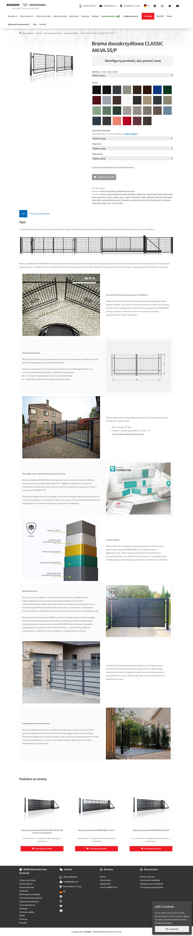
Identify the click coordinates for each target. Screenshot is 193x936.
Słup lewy (97, 143)
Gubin (116, 197)
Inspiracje (85, 16)
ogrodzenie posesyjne (111, 200)
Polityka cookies (26, 912)
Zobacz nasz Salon (43, 16)
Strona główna (28, 33)
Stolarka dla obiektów (150, 880)
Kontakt (42, 24)
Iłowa (121, 197)
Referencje (74, 16)
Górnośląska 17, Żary (131, 6)
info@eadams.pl (109, 6)
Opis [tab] (23, 213)
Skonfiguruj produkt (43, 848)
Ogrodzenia (105, 883)
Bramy (103, 876)
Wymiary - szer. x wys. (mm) (105, 71)
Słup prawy (97, 154)
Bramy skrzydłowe (71, 33)
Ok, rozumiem (172, 929)
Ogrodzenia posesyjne (53, 33)
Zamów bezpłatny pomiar (30, 898)
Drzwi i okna (105, 880)
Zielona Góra (117, 203)
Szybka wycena (26, 883)
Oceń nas (23, 919)
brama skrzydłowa (154, 194)
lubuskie (150, 197)
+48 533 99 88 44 (88, 6)
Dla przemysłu (26, 16)
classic (110, 197)
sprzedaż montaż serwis (140, 200)
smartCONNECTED (108, 887)
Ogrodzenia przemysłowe (151, 883)
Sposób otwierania (101, 130)
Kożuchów (135, 197)
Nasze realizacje (60, 16)
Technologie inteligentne (151, 887)
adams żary (141, 194)
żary (109, 203)
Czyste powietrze (27, 905)
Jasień (127, 197)
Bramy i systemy (147, 876)
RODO (22, 915)
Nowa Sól (159, 197)
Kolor (95, 82)
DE (149, 6)
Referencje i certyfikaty (29, 894)
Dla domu (11, 16)
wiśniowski (96, 203)
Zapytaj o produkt (105, 177)
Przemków (125, 200)
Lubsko (143, 197)
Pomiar (169, 16)
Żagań (104, 203)
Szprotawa (165, 200)
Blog (35, 24)
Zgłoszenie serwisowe (29, 901)
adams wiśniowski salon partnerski (121, 194)
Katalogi (95, 16)
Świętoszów (156, 200)
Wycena (39, 33)
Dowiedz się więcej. (163, 923)
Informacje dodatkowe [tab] (39, 213)
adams (103, 194)
